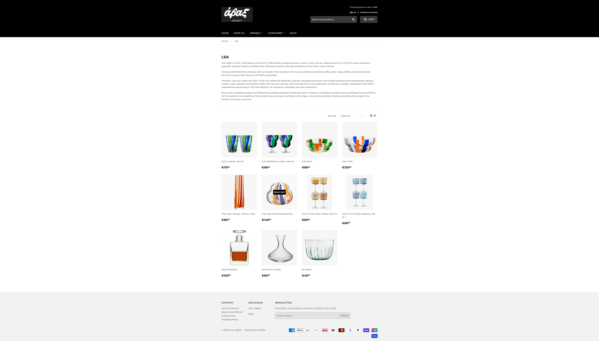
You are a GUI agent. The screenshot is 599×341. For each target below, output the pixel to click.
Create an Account (368, 12)
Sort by (332, 115)
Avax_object (254, 308)
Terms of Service (230, 308)
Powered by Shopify (255, 330)
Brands (255, 33)
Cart (371, 19)
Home (225, 33)
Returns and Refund (232, 312)
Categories (275, 33)
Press (251, 314)
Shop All (239, 33)
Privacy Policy (229, 315)
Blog (293, 33)
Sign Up (345, 315)
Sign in (353, 12)
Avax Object (235, 330)
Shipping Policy (230, 319)
